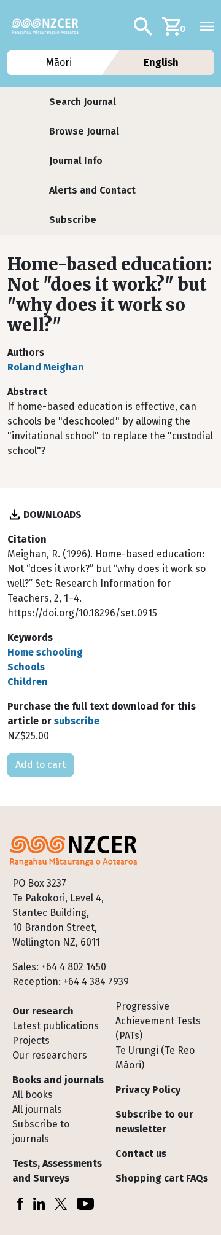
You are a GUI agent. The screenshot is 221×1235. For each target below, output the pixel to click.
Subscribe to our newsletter (154, 1121)
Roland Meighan (45, 367)
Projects (31, 1040)
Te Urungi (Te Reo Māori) (155, 1058)
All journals (37, 1109)
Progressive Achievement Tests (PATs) (158, 1020)
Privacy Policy (147, 1090)
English (161, 62)
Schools (26, 667)
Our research (43, 1011)
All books (32, 1094)
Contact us (140, 1153)
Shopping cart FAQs (161, 1178)
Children (27, 682)
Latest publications (55, 1026)
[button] (82, 102)
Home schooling (45, 652)
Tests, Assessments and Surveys (57, 1171)
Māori (59, 62)
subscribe (76, 721)
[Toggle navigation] (207, 26)
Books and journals (58, 1080)
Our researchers (49, 1055)
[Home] (50, 26)
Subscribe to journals (40, 1131)
